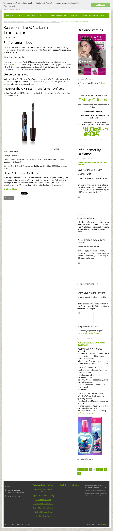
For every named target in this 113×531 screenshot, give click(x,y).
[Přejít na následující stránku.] (105, 469)
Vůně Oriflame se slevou (43, 512)
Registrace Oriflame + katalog (43, 496)
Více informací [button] (9, 6)
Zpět (10, 198)
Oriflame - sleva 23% (85, 413)
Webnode (104, 524)
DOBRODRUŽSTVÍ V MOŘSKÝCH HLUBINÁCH (91, 344)
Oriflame (16, 64)
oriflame (13, 189)
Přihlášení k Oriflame (43, 516)
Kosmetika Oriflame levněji (43, 508)
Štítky (6, 189)
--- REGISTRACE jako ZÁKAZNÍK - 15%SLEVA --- (93, 131)
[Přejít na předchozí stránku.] (83, 469)
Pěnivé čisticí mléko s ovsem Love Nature (92, 163)
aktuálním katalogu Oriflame (89, 333)
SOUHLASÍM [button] (100, 5)
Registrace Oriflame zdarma (43, 485)
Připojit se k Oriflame (43, 500)
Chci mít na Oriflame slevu (43, 504)
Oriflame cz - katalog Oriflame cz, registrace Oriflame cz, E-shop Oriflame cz (32, 22)
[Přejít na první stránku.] (79, 469)
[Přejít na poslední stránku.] (79, 473)
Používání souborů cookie (69, 485)
